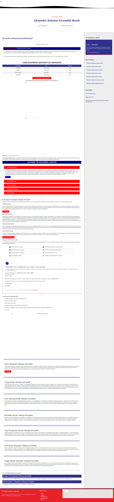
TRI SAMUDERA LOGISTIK (9, 48)
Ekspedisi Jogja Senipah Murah (93, 66)
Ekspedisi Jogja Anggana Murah (94, 76)
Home (76, 6)
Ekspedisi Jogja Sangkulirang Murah (95, 83)
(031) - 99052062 (92, 45)
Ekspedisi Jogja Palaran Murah (93, 73)
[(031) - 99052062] (87, 42)
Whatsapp (8, 177)
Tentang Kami (94, 6)
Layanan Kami (84, 6)
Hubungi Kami (104, 6)
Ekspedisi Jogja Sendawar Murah (94, 69)
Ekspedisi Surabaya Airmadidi (13, 155)
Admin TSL (44, 25)
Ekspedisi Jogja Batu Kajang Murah (94, 63)
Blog (111, 6)
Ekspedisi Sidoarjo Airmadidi (94, 100)
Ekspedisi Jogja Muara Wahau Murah (95, 80)
